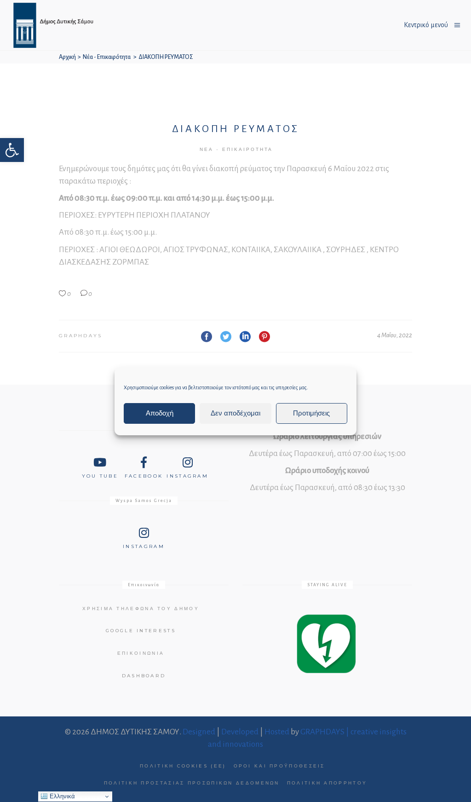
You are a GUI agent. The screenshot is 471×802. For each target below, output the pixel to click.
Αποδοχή (159, 413)
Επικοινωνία (140, 653)
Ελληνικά (61, 796)
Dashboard (144, 676)
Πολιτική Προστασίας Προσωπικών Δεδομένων (192, 783)
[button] (12, 150)
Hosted (276, 731)
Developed (239, 731)
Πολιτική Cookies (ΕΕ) (183, 766)
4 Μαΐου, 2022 (394, 335)
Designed (199, 731)
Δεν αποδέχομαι (235, 413)
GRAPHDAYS (81, 336)
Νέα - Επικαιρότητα (107, 57)
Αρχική (67, 57)
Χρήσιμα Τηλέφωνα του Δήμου (140, 609)
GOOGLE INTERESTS (141, 631)
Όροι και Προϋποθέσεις (279, 766)
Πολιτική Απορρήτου (327, 783)
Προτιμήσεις (311, 413)
